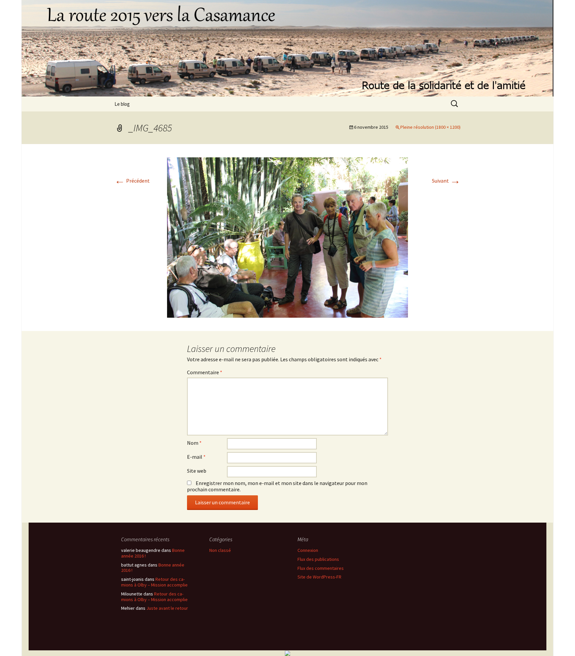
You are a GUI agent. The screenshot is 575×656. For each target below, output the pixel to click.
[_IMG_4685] (287, 237)
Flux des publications (318, 559)
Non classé (220, 550)
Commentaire (204, 372)
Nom (194, 442)
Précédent (132, 180)
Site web (196, 470)
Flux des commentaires (320, 568)
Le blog (122, 104)
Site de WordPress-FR (319, 577)
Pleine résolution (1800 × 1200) (430, 127)
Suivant (446, 180)
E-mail (196, 456)
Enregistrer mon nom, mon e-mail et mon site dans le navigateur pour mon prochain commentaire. (277, 486)
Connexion (307, 550)
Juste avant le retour (167, 608)
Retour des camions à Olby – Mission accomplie (154, 582)
